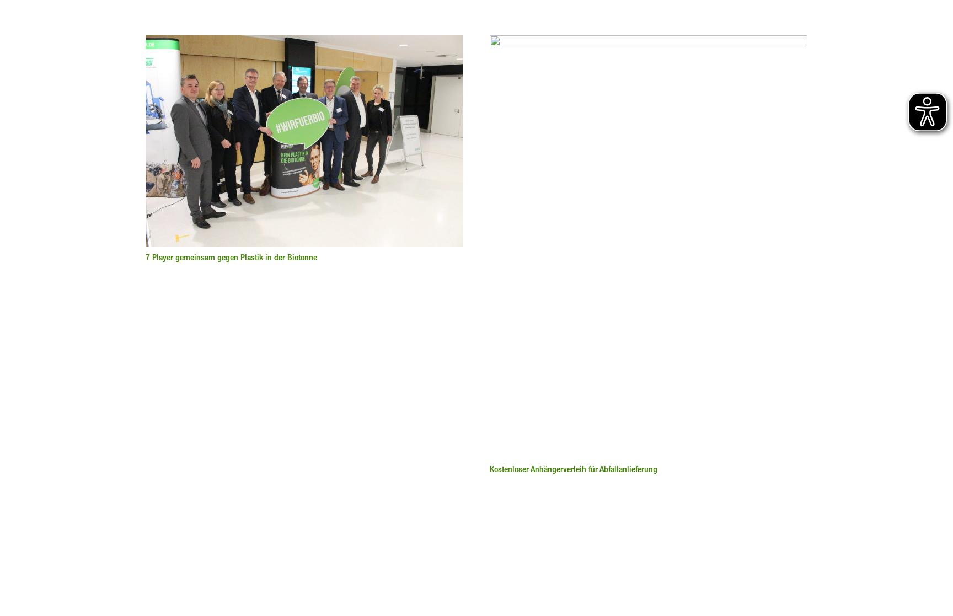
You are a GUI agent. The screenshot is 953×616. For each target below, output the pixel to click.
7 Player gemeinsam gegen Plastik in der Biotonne (231, 257)
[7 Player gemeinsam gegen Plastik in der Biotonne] (304, 41)
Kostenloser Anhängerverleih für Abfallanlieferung (573, 469)
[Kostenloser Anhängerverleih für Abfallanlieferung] (648, 41)
